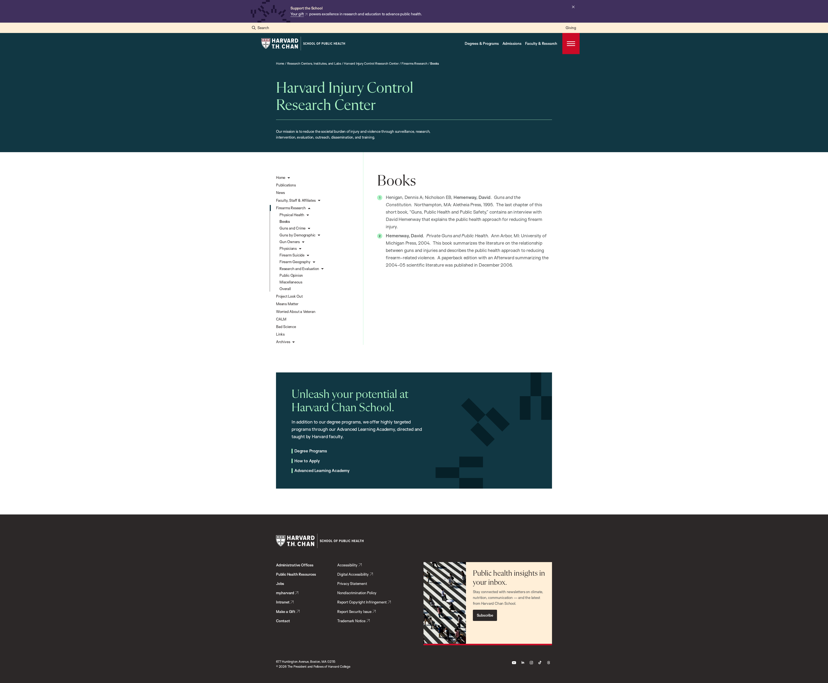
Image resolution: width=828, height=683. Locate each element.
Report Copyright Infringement (362, 602)
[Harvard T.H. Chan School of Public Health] (320, 540)
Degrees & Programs (482, 43)
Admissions (512, 43)
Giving (571, 27)
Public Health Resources (296, 574)
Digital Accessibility (353, 574)
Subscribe (485, 615)
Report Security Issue (354, 611)
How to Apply (307, 461)
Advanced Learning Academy (322, 470)
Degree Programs (310, 451)
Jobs (280, 583)
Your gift (297, 14)
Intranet (282, 602)
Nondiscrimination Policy (356, 593)
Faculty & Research (541, 43)
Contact (283, 621)
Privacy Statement (352, 583)
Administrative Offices (295, 565)
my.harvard (285, 593)
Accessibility (347, 565)
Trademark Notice (351, 621)
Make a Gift (285, 611)
